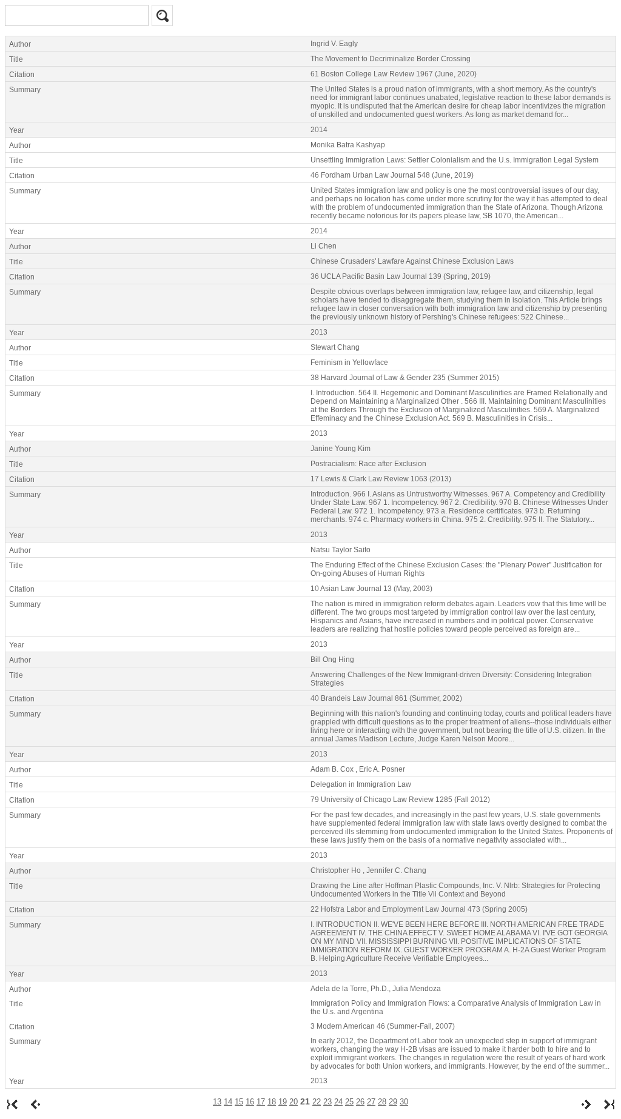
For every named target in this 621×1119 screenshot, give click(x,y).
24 (338, 1101)
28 (382, 1101)
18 (271, 1101)
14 (228, 1101)
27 (371, 1101)
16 (250, 1101)
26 (360, 1101)
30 (404, 1101)
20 (293, 1101)
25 (349, 1101)
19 (282, 1101)
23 (327, 1101)
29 (393, 1101)
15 (239, 1101)
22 (316, 1101)
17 (261, 1101)
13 (217, 1101)
